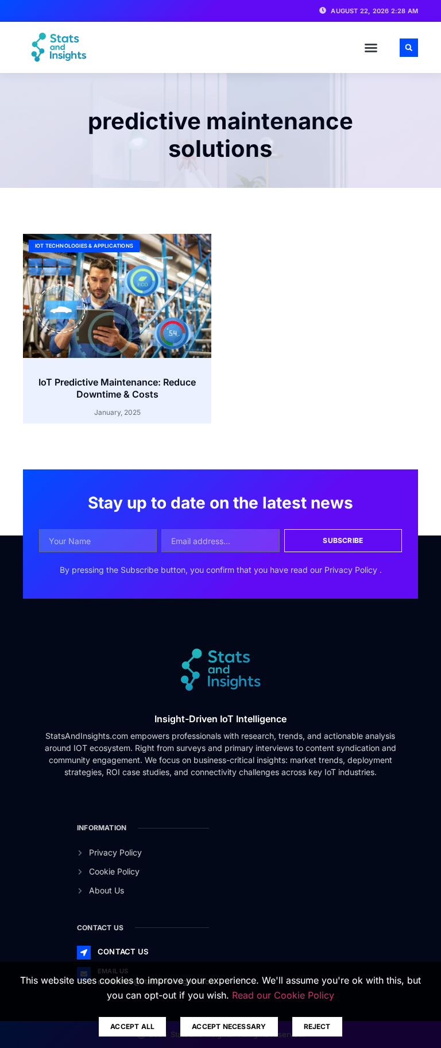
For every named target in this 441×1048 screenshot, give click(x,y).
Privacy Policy (352, 570)
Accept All (132, 1026)
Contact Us (123, 951)
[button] (371, 47)
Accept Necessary (229, 1026)
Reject (317, 1026)
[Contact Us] (84, 953)
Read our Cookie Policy (283, 995)
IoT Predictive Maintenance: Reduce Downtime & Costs (117, 388)
